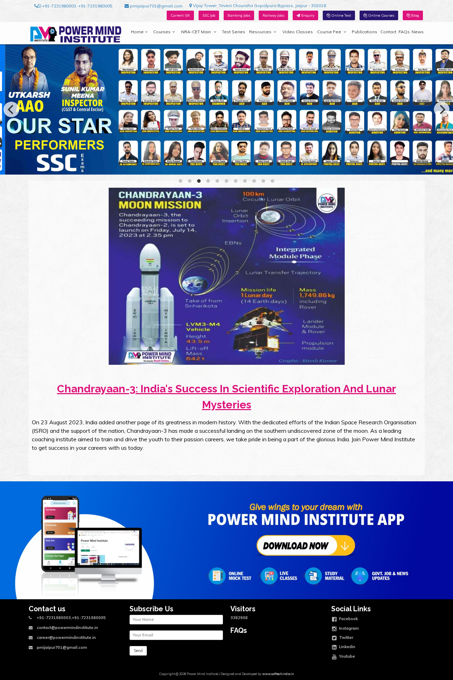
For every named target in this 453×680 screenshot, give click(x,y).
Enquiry (307, 15)
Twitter (345, 637)
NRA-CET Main (196, 31)
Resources (260, 31)
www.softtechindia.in (278, 674)
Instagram (348, 627)
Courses (162, 31)
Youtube (346, 655)
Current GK (180, 15)
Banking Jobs (239, 15)
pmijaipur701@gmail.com (156, 5)
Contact (388, 31)
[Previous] (11, 109)
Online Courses (380, 15)
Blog (414, 15)
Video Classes (297, 31)
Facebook (348, 618)
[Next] (441, 109)
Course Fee (329, 31)
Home (137, 31)
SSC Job (208, 15)
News (418, 31)
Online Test (340, 15)
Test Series (233, 31)
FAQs (404, 31)
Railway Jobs (273, 15)
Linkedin (346, 646)
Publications (364, 31)
